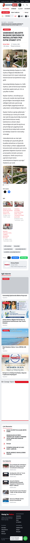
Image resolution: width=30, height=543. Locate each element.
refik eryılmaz (7, 246)
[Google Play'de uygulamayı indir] (19, 4)
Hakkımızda (19, 527)
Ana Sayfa (3, 22)
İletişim (22, 1)
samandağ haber (8, 249)
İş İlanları (18, 522)
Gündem (18, 516)
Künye (18, 1)
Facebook (15, 257)
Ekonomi (18, 518)
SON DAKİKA (5, 8)
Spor (17, 520)
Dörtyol (3, 533)
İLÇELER (20, 8)
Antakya (3, 527)
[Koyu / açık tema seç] (27, 5)
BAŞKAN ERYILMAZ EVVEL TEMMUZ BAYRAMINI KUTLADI (7, 234)
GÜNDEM (13, 8)
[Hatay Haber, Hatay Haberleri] (9, 5)
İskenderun (4, 529)
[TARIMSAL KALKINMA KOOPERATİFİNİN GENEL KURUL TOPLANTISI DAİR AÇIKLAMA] (19, 204)
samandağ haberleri (20, 249)
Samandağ (10, 22)
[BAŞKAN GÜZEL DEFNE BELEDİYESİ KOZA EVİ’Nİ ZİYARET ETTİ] (8, 204)
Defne (3, 531)
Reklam (27, 1)
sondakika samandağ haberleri (12, 252)
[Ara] (23, 5)
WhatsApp (23, 257)
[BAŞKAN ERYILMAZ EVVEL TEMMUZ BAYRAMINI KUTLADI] (8, 226)
